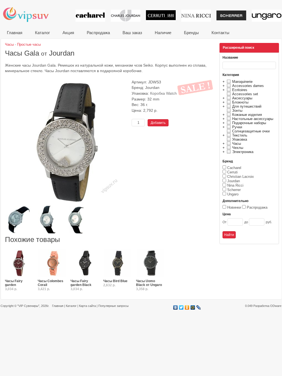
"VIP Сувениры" (28, 305)
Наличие (163, 32)
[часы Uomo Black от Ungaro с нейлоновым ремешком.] (150, 263)
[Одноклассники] (187, 307)
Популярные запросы (113, 305)
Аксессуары (242, 98)
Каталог (42, 32)
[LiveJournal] (199, 307)
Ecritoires (239, 90)
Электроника (242, 152)
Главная (14, 32)
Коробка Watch (163, 93)
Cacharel (234, 168)
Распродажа (98, 32)
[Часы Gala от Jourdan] (67, 204)
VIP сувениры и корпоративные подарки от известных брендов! (29, 14)
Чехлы (237, 148)
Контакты (220, 32)
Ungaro (232, 194)
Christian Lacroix (240, 177)
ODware (275, 305)
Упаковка (239, 139)
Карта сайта (87, 305)
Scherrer (234, 190)
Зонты (237, 110)
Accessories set (245, 94)
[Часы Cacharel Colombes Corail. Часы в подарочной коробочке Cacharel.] (52, 263)
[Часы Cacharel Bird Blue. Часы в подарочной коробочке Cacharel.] (117, 263)
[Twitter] (181, 307)
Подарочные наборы (249, 123)
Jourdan (233, 181)
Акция (68, 32)
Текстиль (239, 135)
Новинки (234, 207)
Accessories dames (248, 86)
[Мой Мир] (193, 307)
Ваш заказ (132, 32)
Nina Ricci (235, 185)
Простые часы (29, 44)
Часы (236, 143)
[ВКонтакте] (175, 307)
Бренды (191, 32)
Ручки (237, 127)
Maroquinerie (242, 82)
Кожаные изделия (247, 115)
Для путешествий (246, 106)
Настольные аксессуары (252, 119)
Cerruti (232, 172)
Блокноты (240, 102)
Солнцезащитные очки (251, 131)
